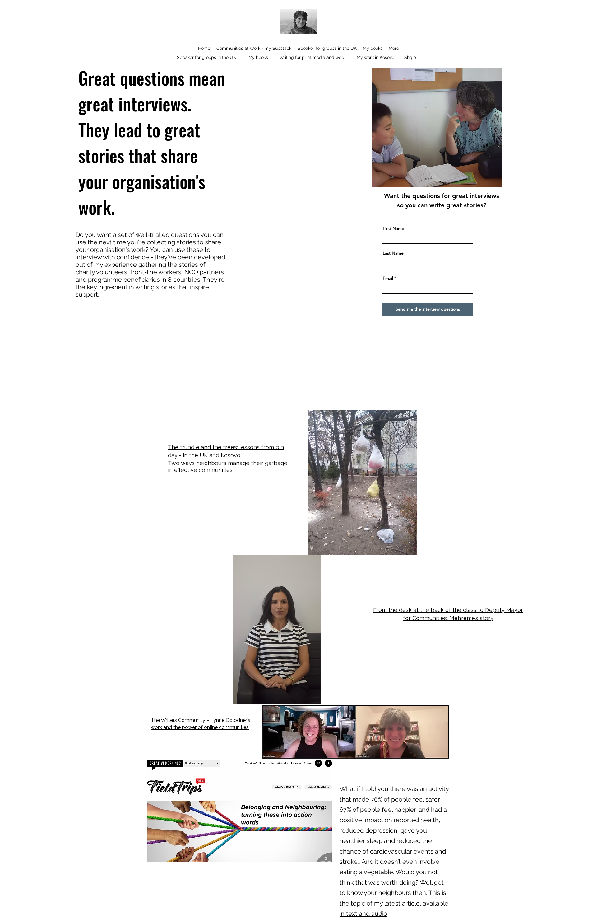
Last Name (393, 253)
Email (388, 278)
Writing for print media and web (311, 57)
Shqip (410, 57)
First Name (393, 228)
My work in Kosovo (375, 57)
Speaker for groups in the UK (206, 57)
